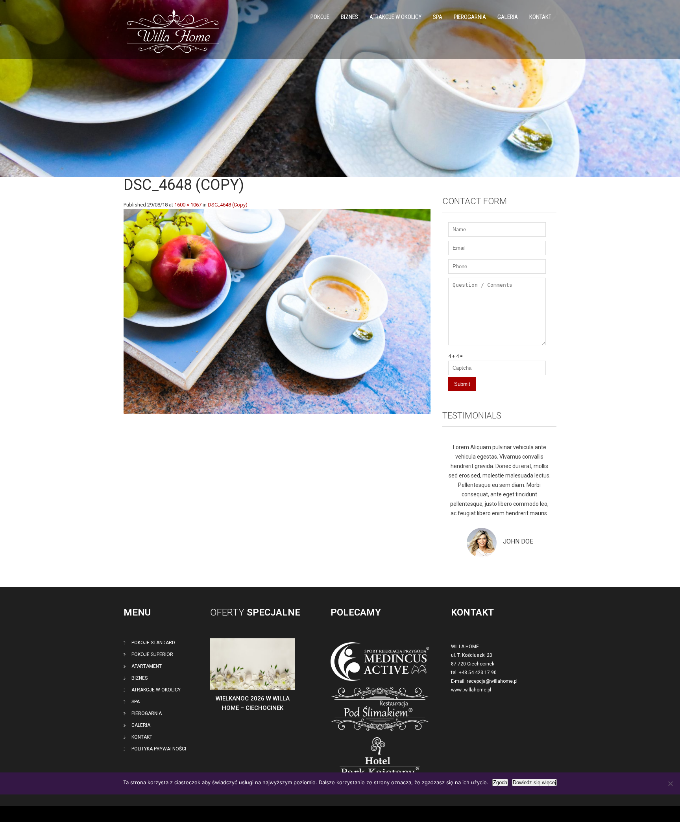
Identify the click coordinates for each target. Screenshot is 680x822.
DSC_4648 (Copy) (228, 205)
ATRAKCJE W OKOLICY (395, 16)
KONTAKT (540, 16)
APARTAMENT (146, 666)
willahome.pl (477, 690)
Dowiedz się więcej (534, 782)
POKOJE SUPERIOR (152, 654)
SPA (437, 16)
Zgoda (500, 782)
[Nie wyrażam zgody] (670, 783)
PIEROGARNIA (470, 16)
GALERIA (507, 16)
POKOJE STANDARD (153, 642)
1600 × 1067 (187, 205)
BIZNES (349, 16)
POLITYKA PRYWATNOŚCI (158, 749)
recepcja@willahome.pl (492, 681)
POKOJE (319, 16)
